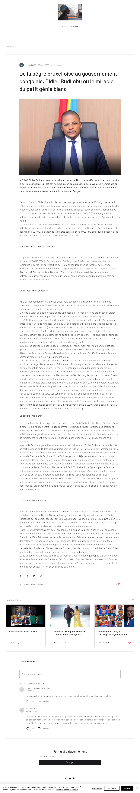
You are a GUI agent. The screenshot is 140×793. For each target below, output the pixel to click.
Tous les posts (11, 46)
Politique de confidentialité (67, 789)
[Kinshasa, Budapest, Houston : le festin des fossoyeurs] (70, 616)
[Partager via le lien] (41, 575)
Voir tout (131, 599)
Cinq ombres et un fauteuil (23, 631)
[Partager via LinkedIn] (34, 575)
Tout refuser (112, 788)
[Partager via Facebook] (20, 575)
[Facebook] (66, 778)
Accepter (127, 788)
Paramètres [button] (97, 788)
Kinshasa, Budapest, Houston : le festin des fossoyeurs (70, 633)
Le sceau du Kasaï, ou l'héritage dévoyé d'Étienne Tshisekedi (113, 633)
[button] (130, 46)
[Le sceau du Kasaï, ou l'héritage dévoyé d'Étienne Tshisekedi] (114, 616)
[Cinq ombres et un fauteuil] (25, 616)
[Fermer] (136, 788)
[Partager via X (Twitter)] (27, 575)
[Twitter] (70, 778)
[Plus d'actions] (119, 65)
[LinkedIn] (74, 778)
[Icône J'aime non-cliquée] (28, 701)
